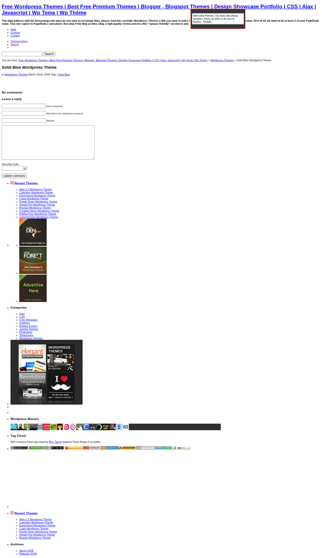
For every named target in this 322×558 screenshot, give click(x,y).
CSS (22, 316)
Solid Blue (64, 74)
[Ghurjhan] (119, 429)
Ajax (22, 313)
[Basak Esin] (66, 429)
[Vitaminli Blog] (92, 429)
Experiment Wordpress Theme (37, 195)
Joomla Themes (28, 329)
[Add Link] (132, 429)
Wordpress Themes (222, 60)
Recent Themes (26, 183)
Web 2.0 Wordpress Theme (35, 189)
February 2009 (28, 553)
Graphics (24, 323)
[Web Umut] (73, 429)
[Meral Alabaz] (60, 429)
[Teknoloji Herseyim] (20, 429)
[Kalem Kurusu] (106, 429)
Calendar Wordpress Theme (36, 192)
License (15, 32)
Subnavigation (19, 41)
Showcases (26, 335)
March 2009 (26, 550)
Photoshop (25, 332)
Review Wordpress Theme (35, 207)
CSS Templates (28, 319)
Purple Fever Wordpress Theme (38, 201)
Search (15, 44)
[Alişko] (112, 429)
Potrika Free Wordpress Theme (37, 214)
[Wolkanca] (79, 429)
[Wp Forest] (27, 429)
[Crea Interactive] (14, 429)
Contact (15, 35)
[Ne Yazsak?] (53, 429)
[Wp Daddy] (33, 429)
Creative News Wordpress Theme (39, 210)
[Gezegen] (99, 429)
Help (13, 29)
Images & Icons (28, 326)
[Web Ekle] (125, 429)
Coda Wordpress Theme (33, 198)
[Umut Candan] (46, 429)
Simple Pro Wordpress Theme (37, 204)
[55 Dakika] (86, 429)
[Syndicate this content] (12, 183)
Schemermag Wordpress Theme (38, 217)
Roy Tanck (55, 442)
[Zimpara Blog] (40, 429)
